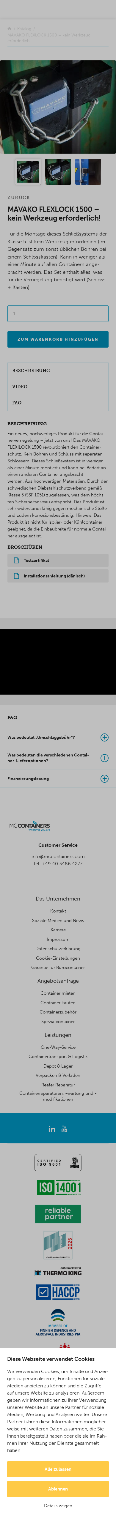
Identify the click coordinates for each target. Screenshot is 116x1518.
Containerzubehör (58, 1012)
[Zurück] (9, 28)
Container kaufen (58, 1002)
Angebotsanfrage (58, 981)
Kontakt (58, 911)
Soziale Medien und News (58, 920)
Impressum (58, 939)
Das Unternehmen (58, 898)
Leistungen (58, 1035)
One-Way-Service (58, 1047)
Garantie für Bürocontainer (58, 967)
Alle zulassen (58, 1469)
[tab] (58, 738)
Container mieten (58, 993)
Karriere (58, 929)
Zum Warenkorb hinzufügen (58, 339)
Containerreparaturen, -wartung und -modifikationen (58, 1096)
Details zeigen (58, 1505)
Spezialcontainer (58, 1021)
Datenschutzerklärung (58, 948)
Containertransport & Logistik (58, 1056)
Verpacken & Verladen (58, 1075)
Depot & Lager (58, 1066)
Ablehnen (58, 1489)
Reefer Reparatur (58, 1085)
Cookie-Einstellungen (58, 958)
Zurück (18, 197)
